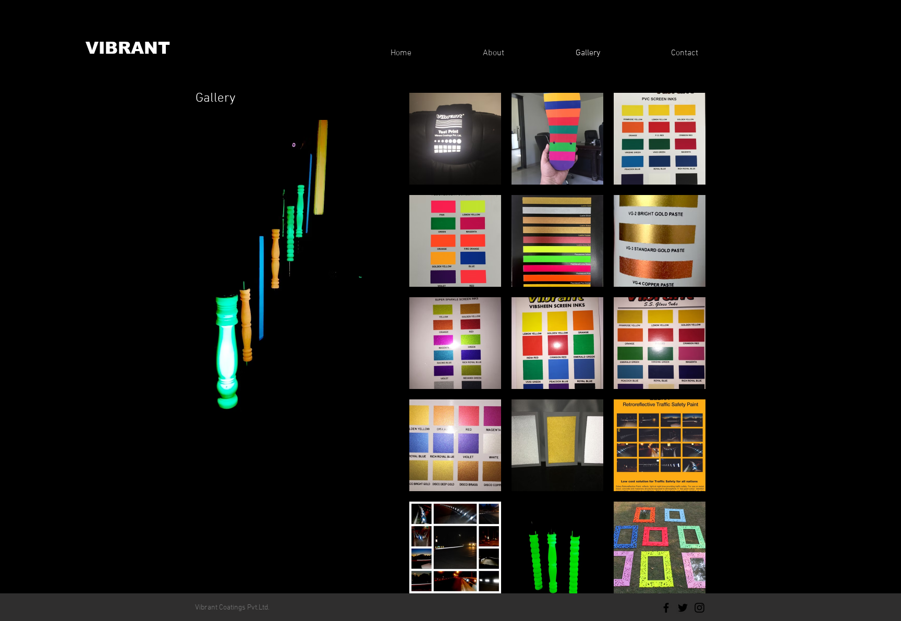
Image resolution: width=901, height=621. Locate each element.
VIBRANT (128, 48)
